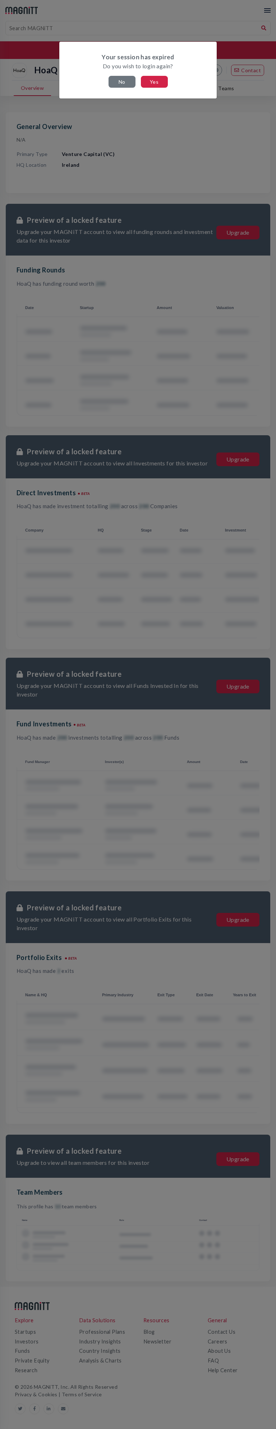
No (122, 82)
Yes (154, 82)
